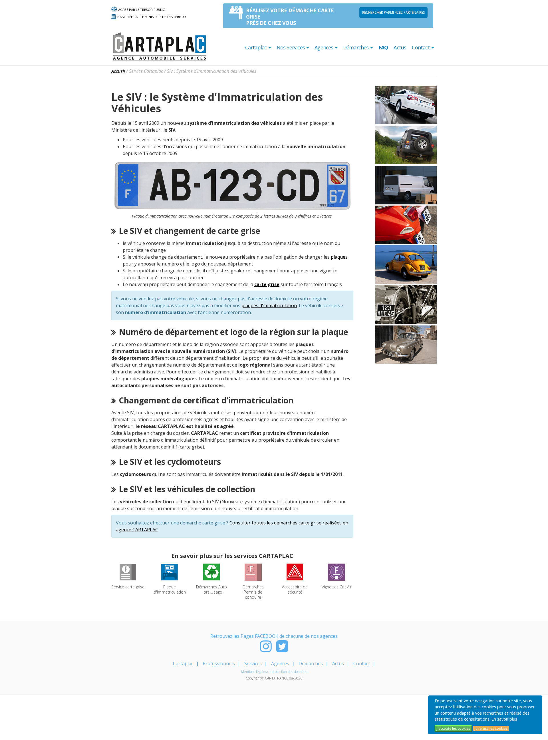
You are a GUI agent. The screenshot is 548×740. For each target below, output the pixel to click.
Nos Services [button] (291, 47)
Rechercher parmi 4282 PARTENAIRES (393, 12)
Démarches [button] (356, 47)
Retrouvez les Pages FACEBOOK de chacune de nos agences (274, 636)
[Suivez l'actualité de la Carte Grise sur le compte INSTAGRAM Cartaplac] (266, 649)
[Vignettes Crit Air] (336, 571)
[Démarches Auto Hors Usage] (211, 571)
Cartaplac (183, 663)
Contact (361, 663)
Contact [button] (421, 47)
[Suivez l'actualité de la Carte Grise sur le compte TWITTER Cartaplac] (282, 649)
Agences (280, 663)
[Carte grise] (127, 571)
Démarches (311, 663)
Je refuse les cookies (491, 728)
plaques (339, 257)
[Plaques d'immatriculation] (169, 571)
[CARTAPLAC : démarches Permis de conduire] (253, 571)
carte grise (266, 284)
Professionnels (219, 663)
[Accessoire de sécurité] (294, 571)
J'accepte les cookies (453, 728)
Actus (400, 47)
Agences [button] (325, 47)
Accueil (118, 71)
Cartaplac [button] (256, 47)
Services (253, 663)
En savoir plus (504, 719)
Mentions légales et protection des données (274, 671)
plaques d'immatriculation (269, 305)
